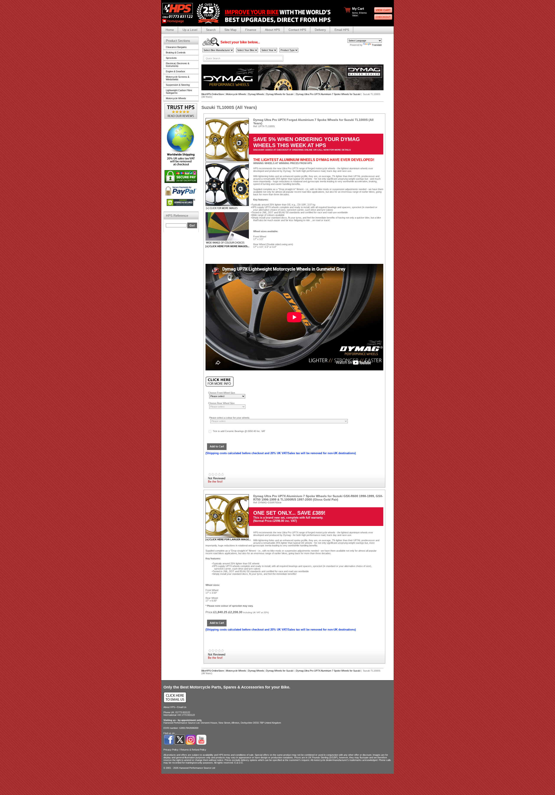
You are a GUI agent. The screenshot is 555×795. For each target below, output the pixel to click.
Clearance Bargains (176, 47)
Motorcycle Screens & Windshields (177, 78)
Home (170, 29)
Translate (377, 45)
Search (211, 29)
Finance (250, 29)
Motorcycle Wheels (236, 94)
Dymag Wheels (256, 94)
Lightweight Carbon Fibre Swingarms (179, 91)
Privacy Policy (170, 749)
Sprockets (171, 58)
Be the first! (215, 481)
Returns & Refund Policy (193, 749)
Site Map (230, 29)
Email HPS (342, 29)
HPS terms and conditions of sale (236, 755)
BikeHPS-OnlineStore (212, 94)
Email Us (181, 707)
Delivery (320, 29)
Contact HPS (297, 29)
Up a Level (190, 29)
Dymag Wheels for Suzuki (280, 94)
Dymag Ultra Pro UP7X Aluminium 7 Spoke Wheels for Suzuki (328, 94)
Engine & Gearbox (175, 71)
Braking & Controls (176, 52)
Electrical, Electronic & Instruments (177, 64)
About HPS (272, 29)
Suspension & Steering (178, 85)
